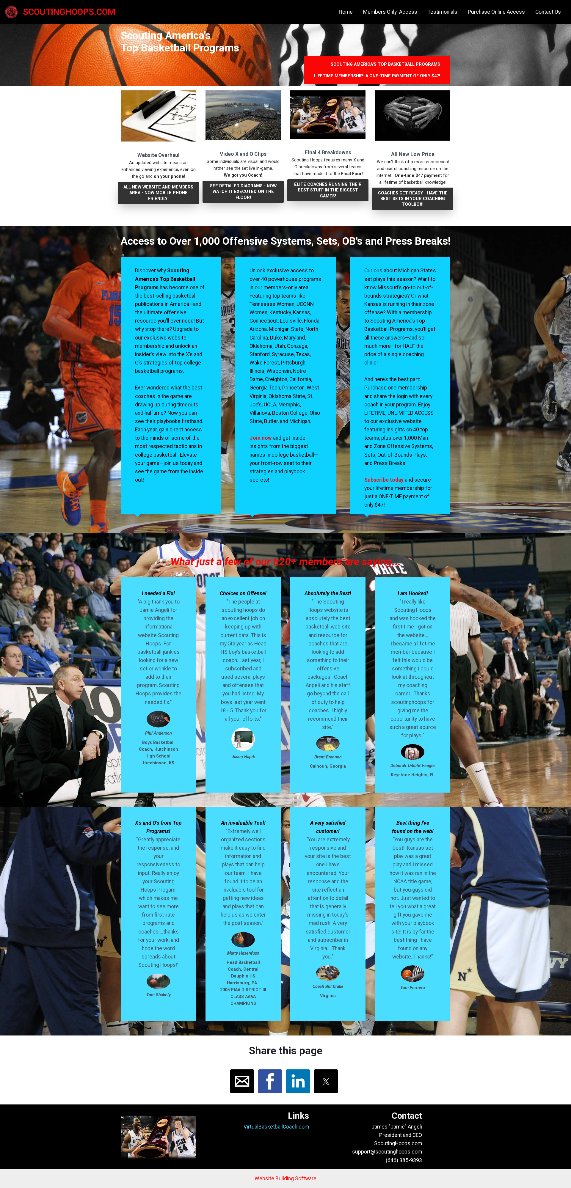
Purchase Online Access (496, 12)
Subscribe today (384, 480)
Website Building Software (285, 1178)
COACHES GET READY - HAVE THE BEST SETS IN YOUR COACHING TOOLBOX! (413, 199)
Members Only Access (390, 12)
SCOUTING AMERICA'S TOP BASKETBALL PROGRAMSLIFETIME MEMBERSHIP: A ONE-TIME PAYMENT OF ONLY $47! (377, 70)
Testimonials (442, 12)
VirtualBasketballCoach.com (276, 1127)
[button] (242, 1081)
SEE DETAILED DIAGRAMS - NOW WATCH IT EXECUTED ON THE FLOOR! (243, 191)
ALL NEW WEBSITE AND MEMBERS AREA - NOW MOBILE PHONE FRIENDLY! (158, 193)
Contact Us (548, 12)
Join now (261, 438)
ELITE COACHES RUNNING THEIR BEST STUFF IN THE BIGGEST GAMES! (328, 190)
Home (346, 12)
